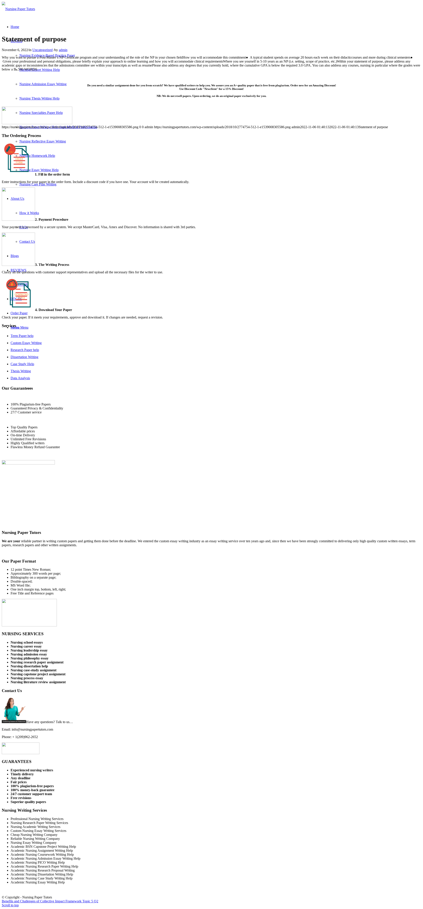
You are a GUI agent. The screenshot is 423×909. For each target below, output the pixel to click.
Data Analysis (20, 378)
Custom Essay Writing (26, 343)
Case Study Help (22, 364)
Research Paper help (25, 350)
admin (63, 50)
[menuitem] (15, 27)
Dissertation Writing (24, 357)
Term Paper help (22, 336)
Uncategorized (42, 50)
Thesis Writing (21, 371)
